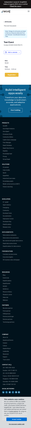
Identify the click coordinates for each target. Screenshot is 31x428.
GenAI (4, 173)
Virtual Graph (6, 159)
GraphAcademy (7, 224)
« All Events (8, 22)
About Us (5, 337)
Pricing (5, 156)
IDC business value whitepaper (11, 259)
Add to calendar (12, 52)
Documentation (7, 216)
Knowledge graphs (8, 181)
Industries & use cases (9, 178)
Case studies (6, 170)
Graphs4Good (7, 348)
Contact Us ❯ (6, 364)
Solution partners (7, 319)
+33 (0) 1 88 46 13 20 (13, 376)
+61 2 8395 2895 (13, 381)
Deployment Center (8, 218)
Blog (4, 275)
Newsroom (6, 354)
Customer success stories (10, 254)
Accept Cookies (16, 419)
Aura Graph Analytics (9, 128)
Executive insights (8, 257)
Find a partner (7, 311)
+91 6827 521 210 (11, 384)
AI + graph (5, 202)
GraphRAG (6, 175)
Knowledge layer (7, 153)
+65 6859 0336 (13, 378)
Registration (12, 75)
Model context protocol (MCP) (11, 184)
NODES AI (5, 289)
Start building (15, 110)
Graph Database (7, 145)
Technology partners (8, 322)
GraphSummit (6, 283)
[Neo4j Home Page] (5, 11)
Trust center (6, 359)
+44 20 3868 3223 (10, 373)
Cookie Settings (13, 411)
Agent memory (7, 205)
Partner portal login (8, 316)
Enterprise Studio (7, 134)
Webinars (5, 300)
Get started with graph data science (13, 240)
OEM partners (6, 313)
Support (5, 357)
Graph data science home (10, 243)
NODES (5, 286)
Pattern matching (8, 186)
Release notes (7, 227)
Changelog (6, 207)
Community (6, 210)
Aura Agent (6, 131)
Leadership (6, 351)
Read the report (16, 6)
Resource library (7, 291)
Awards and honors (8, 340)
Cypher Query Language (9, 139)
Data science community (9, 235)
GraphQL (5, 151)
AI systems (6, 167)
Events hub (6, 278)
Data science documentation (11, 238)
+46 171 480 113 (12, 370)
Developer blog (7, 221)
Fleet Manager (7, 142)
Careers (5, 343)
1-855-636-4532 (10, 367)
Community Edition (8, 137)
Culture (5, 345)
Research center (7, 294)
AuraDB (5, 126)
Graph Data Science (8, 148)
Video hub (5, 297)
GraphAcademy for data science (12, 246)
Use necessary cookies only (16, 424)
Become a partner (8, 308)
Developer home (7, 213)
